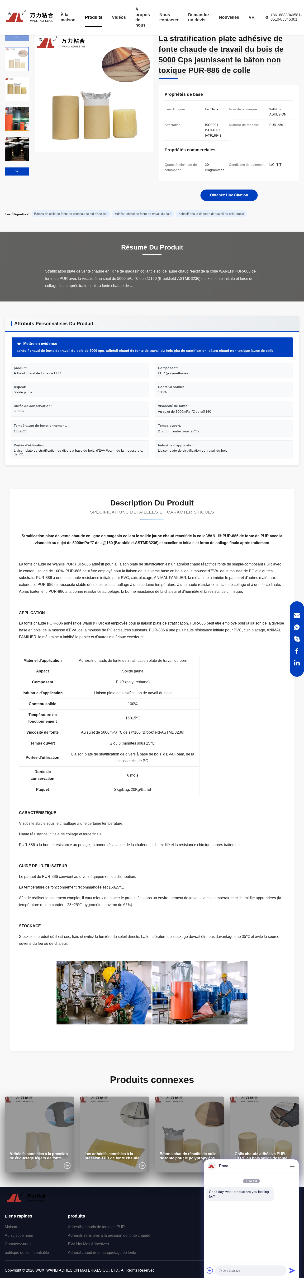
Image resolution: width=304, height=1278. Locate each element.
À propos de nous (142, 17)
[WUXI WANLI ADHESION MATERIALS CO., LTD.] (30, 17)
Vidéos (119, 17)
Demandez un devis (198, 17)
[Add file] (210, 1270)
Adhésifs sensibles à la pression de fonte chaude (109, 1235)
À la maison (68, 17)
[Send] (292, 1270)
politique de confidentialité (27, 1252)
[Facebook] (297, 651)
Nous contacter (169, 17)
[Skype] (297, 639)
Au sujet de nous (19, 1235)
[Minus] (292, 1166)
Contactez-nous (18, 1244)
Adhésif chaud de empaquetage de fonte (102, 1252)
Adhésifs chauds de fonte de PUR (96, 1227)
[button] (17, 171)
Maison (11, 1227)
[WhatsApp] (297, 627)
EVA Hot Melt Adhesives (88, 1244)
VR (252, 17)
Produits (93, 17)
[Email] (297, 615)
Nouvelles (229, 17)
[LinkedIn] (297, 662)
